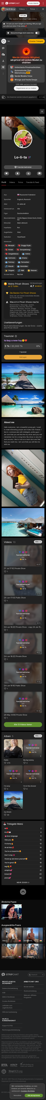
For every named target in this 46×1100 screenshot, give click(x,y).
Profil (3, 182)
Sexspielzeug (25, 250)
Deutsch (34, 975)
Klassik (10, 266)
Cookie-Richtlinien (8, 1001)
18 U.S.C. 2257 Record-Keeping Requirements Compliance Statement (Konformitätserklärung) (22, 1080)
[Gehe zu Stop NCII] (16, 1071)
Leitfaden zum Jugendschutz (7, 1007)
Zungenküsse (13, 254)
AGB (3, 993)
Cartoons (11, 258)
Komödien (24, 266)
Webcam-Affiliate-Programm (30, 996)
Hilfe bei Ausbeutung (9, 1012)
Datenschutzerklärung (10, 988)
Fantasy (11, 262)
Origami (11, 270)
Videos (23, 9)
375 (8, 763)
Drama (24, 258)
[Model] (42, 111)
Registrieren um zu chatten (26, 88)
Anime (27, 254)
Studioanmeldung (30, 991)
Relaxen (34, 270)
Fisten (10, 250)
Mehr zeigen (22, 882)
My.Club (20, 274)
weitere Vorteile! (30, 84)
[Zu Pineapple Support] (4, 1071)
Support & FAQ (7, 1026)
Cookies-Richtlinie (28, 1091)
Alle (37, 542)
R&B (22, 270)
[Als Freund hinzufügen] (28, 173)
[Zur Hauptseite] (14, 3)
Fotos (34, 9)
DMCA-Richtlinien (8, 997)
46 (8, 815)
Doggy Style (26, 245)
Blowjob (11, 245)
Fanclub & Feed (32, 182)
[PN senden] (39, 173)
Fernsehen (25, 262)
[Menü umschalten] (2, 3)
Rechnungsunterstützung (11, 1030)
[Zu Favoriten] (3, 41)
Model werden (29, 987)
